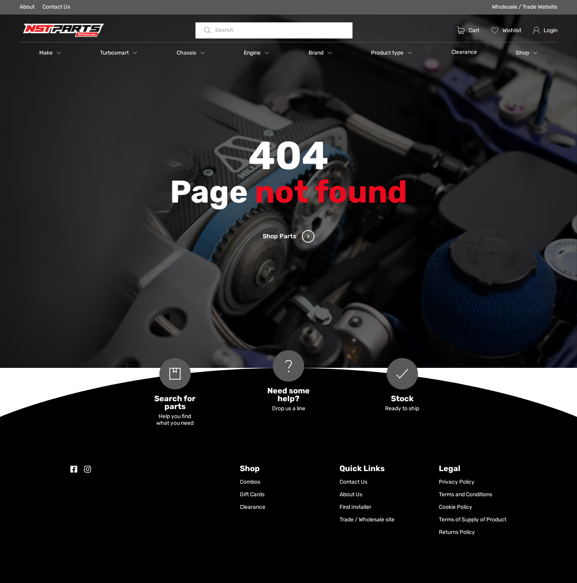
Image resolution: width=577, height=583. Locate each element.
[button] (50, 52)
